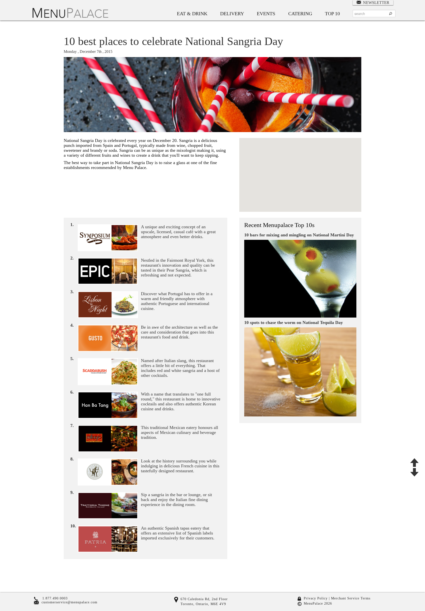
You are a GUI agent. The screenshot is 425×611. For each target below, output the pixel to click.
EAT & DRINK (192, 13)
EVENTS (266, 13)
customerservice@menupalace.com (69, 602)
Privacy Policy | (317, 598)
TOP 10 (332, 13)
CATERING (300, 13)
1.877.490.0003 (55, 598)
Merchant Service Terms (350, 598)
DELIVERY (232, 13)
